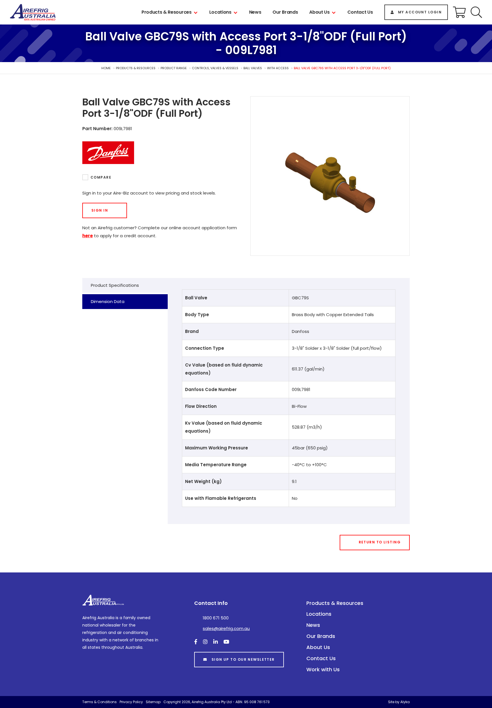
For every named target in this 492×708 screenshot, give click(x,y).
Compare (101, 177)
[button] (476, 12)
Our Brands (285, 12)
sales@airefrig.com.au (226, 628)
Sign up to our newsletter (243, 659)
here (87, 236)
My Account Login (420, 12)
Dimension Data (107, 301)
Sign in (99, 210)
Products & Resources (167, 12)
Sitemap (153, 701)
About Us (319, 12)
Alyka (405, 701)
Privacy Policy (131, 701)
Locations (220, 12)
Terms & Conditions (99, 701)
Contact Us (360, 12)
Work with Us (323, 669)
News (255, 12)
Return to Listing (380, 542)
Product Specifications (115, 285)
